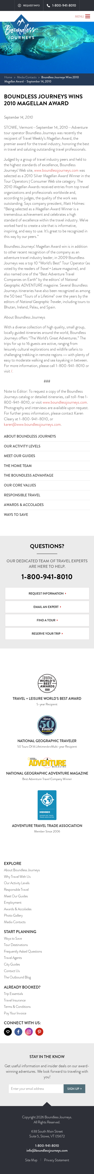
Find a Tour (46, 620)
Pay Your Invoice (15, 1013)
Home (8, 77)
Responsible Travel (22, 495)
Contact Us (12, 970)
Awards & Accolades (24, 504)
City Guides (12, 964)
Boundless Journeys (21, 30)
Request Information (46, 593)
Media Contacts (27, 77)
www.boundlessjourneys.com (56, 170)
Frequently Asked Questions (23, 951)
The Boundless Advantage (28, 475)
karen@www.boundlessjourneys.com (32, 424)
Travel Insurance (15, 1000)
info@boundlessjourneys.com (47, 1150)
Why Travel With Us (17, 876)
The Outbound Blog (17, 977)
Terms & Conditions (17, 1006)
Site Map (31, 1160)
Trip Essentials (13, 993)
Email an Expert (46, 607)
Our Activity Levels (22, 446)
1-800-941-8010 (47, 576)
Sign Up (73, 1089)
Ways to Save (16, 514)
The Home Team (18, 465)
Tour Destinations (16, 944)
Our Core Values (20, 485)
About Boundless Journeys (30, 436)
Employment (12, 902)
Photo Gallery (13, 915)
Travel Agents (13, 957)
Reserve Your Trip (46, 633)
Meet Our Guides (19, 455)
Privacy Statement (56, 1160)
